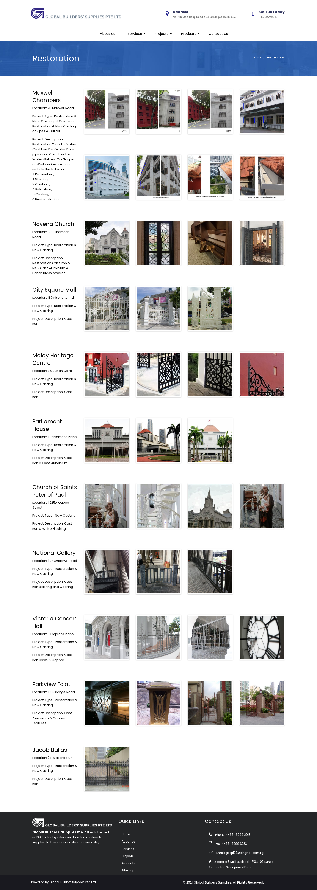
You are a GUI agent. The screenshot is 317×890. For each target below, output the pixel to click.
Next (135, 111)
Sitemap (128, 870)
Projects (161, 33)
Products (188, 33)
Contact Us (218, 33)
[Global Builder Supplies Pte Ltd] (78, 12)
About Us (107, 33)
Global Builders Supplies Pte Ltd (73, 882)
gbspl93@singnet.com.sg (245, 853)
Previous (78, 111)
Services (134, 33)
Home (257, 57)
